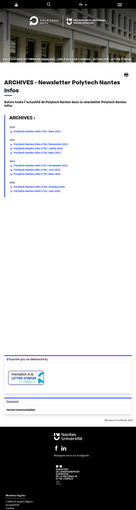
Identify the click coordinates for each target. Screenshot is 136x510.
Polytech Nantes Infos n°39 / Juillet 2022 (38, 148)
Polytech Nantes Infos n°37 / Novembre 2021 (41, 165)
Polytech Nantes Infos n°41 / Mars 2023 (37, 131)
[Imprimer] (126, 74)
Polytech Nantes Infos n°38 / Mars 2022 (37, 152)
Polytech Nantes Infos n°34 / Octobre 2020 (39, 186)
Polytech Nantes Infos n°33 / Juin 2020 (37, 191)
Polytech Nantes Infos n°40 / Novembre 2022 (41, 144)
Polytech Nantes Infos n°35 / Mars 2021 (37, 174)
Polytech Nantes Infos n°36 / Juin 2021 (37, 169)
